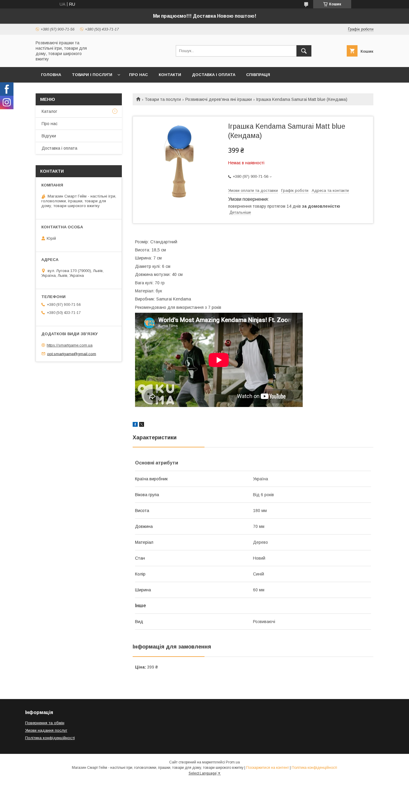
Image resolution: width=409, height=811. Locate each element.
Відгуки (49, 135)
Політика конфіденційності (50, 738)
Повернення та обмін (44, 723)
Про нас (138, 74)
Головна (51, 74)
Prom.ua (233, 762)
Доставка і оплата (213, 74)
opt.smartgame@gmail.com (71, 353)
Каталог (49, 111)
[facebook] (135, 425)
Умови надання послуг (46, 730)
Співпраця (258, 74)
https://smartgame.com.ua (70, 345)
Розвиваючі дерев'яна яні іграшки (218, 99)
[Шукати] (303, 51)
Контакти (170, 74)
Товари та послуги (163, 99)
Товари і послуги (92, 74)
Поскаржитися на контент (267, 768)
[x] (141, 425)
